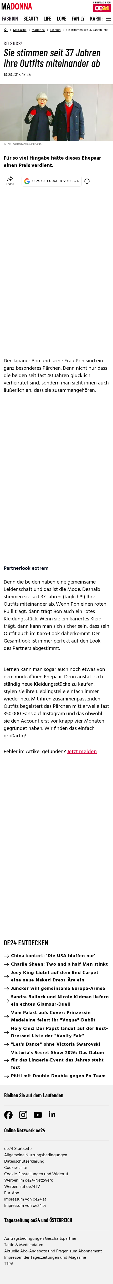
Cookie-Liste (15, 1167)
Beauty (30, 18)
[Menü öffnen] (107, 18)
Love (62, 18)
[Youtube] (38, 1115)
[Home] (6, 30)
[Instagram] (23, 1115)
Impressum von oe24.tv (25, 1205)
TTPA (8, 1264)
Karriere (99, 18)
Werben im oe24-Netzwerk (28, 1180)
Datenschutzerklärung (24, 1161)
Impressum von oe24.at (25, 1199)
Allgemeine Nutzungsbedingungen (35, 1155)
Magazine (20, 30)
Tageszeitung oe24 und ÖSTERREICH (38, 1220)
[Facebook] (8, 1115)
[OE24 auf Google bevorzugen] (87, 181)
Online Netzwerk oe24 (24, 1130)
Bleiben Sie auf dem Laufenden (33, 1095)
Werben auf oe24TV (22, 1186)
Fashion (10, 18)
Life (48, 18)
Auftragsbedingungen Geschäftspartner (40, 1238)
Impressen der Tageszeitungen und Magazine (45, 1257)
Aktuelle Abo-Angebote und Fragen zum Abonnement (53, 1251)
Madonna (38, 30)
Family (78, 18)
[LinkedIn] (52, 1115)
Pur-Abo (11, 1193)
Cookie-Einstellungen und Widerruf (36, 1174)
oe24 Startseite (18, 1148)
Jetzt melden (82, 751)
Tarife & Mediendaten (23, 1245)
